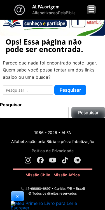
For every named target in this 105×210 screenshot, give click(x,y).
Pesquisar (11, 104)
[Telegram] (77, 160)
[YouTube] (52, 160)
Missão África (66, 174)
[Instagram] (28, 160)
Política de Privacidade (53, 150)
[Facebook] (40, 160)
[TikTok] (65, 160)
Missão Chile (37, 174)
